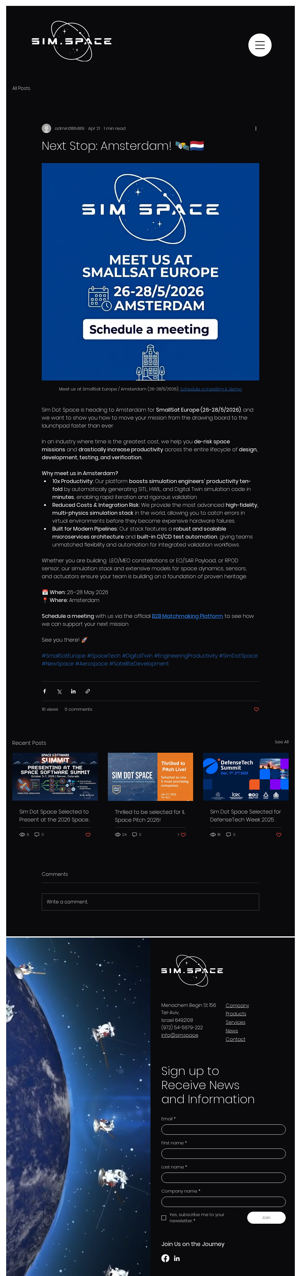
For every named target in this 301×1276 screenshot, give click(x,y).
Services (235, 1022)
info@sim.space (179, 1035)
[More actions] (255, 128)
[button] (260, 45)
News (232, 1030)
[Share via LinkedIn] (73, 691)
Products (236, 1013)
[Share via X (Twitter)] (59, 691)
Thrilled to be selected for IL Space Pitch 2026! (150, 816)
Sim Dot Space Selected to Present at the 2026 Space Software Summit (54, 816)
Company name (180, 1191)
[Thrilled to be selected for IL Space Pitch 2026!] (150, 777)
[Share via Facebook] (44, 691)
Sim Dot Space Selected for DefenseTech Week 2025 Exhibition (245, 816)
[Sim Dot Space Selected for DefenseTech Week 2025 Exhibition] (246, 777)
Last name (174, 1167)
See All (282, 742)
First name (174, 1143)
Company (237, 1005)
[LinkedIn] (177, 1258)
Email (168, 1119)
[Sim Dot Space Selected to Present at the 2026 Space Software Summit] (55, 777)
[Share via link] (88, 691)
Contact (235, 1039)
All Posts (21, 88)
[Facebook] (165, 1258)
